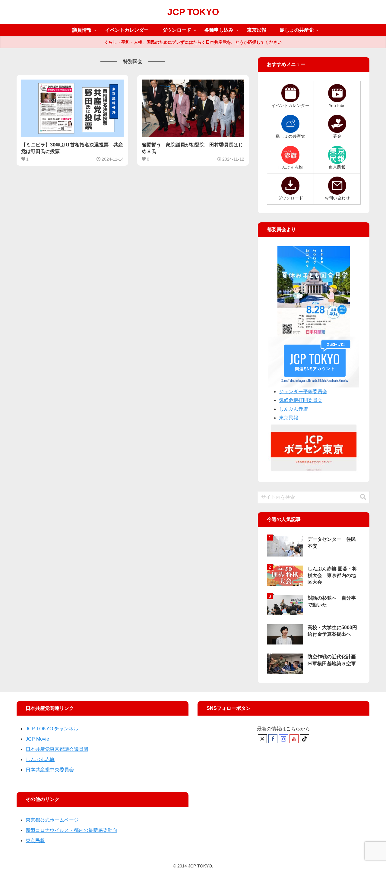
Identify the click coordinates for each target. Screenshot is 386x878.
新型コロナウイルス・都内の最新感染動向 (71, 830)
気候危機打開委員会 (300, 400)
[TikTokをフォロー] (304, 738)
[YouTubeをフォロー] (294, 738)
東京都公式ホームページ (52, 820)
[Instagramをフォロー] (283, 738)
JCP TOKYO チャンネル (52, 728)
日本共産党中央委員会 (50, 769)
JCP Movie (37, 739)
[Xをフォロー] (262, 738)
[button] (363, 497)
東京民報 (288, 417)
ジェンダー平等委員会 (303, 391)
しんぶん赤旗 (293, 409)
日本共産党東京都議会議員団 (57, 749)
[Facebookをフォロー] (272, 738)
